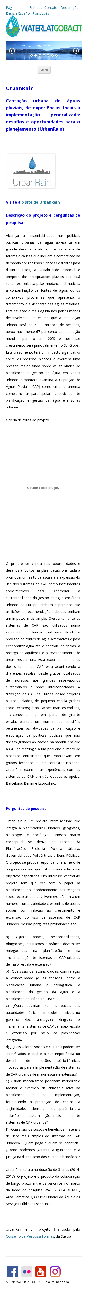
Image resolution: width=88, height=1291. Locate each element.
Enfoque (36, 7)
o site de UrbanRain (41, 202)
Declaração (69, 7)
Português (40, 13)
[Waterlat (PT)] (44, 35)
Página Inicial (16, 7)
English (11, 13)
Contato (51, 7)
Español (24, 13)
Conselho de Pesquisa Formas (30, 1236)
